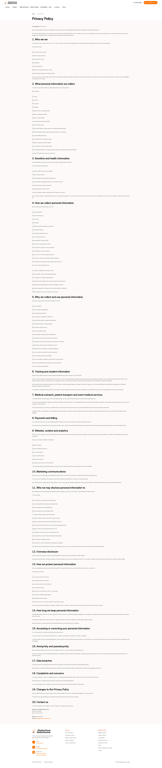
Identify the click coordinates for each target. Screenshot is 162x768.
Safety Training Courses (70, 737)
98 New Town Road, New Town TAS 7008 (41, 754)
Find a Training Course (150, 2)
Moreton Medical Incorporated (105, 748)
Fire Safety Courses (69, 735)
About (99, 745)
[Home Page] (10, 2)
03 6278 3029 (39, 743)
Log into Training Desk (70, 742)
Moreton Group (102, 730)
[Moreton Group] (41, 731)
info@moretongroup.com (42, 748)
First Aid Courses (69, 732)
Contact (100, 750)
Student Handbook (69, 740)
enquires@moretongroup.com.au (42, 718)
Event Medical (43, 7)
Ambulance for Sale (102, 740)
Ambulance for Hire (102, 742)
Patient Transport (34, 7)
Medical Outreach (24, 7)
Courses (67, 730)
